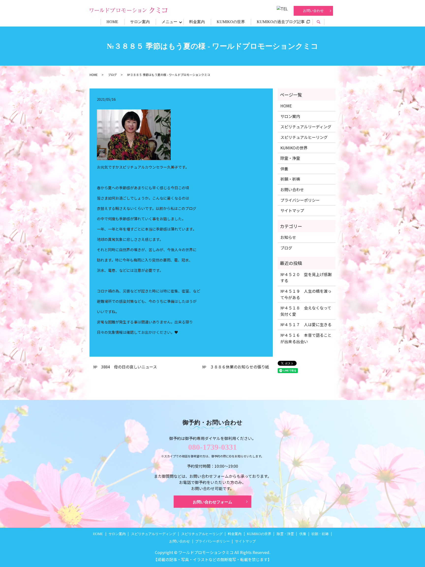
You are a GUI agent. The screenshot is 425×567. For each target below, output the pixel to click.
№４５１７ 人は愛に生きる (306, 324)
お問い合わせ (313, 11)
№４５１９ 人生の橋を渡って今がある (306, 294)
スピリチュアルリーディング (305, 127)
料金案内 (197, 22)
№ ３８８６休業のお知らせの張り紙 (235, 366)
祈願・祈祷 (290, 179)
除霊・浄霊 (290, 158)
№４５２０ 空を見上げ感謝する (306, 277)
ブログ (112, 75)
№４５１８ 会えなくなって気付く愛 (305, 311)
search (321, 22)
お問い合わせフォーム (212, 502)
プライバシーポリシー (300, 200)
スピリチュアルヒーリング (304, 137)
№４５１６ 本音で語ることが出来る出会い (306, 338)
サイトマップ (292, 210)
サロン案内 (140, 22)
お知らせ (288, 237)
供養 (284, 169)
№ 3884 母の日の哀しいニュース (125, 366)
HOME (112, 22)
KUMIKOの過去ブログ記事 (281, 22)
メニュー (169, 22)
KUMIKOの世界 (231, 22)
